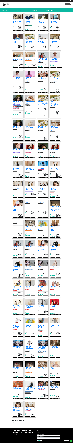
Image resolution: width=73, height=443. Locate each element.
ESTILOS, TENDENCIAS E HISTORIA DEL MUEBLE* (55, 103)
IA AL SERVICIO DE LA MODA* (17, 347)
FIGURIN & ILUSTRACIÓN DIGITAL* (41, 188)
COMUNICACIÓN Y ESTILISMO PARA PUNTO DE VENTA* (55, 208)
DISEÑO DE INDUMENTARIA (55, 267)
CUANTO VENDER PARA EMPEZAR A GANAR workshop (42, 326)
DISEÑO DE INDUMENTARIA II (55, 307)
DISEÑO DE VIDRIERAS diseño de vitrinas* (16, 369)
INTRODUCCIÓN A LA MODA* (17, 127)
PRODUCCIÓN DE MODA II (41, 167)
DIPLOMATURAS (27, 4)
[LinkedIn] (71, 0)
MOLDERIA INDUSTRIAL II (41, 306)
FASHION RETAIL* (15, 221)
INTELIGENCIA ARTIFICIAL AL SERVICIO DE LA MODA (42, 348)
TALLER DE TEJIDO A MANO (41, 288)
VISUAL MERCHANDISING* (18, 58)
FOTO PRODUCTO (29, 408)
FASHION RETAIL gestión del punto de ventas (54, 128)
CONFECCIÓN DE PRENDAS (29, 287)
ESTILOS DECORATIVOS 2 (17, 21)
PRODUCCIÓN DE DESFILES (41, 387)
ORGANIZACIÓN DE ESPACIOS (42, 368)
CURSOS (32, 4)
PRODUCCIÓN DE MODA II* (16, 187)
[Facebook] (67, 0)
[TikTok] (70, 0)
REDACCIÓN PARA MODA (16, 247)
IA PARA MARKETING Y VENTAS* (42, 228)
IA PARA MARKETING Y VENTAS (29, 325)
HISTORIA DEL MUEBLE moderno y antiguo (29, 21)
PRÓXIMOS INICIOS (38, 4)
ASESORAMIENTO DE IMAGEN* (17, 78)
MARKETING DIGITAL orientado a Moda (41, 248)
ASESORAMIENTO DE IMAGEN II (17, 150)
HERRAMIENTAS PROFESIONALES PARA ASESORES (30, 188)
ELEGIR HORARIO (20, 30)
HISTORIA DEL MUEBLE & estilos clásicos (54, 21)
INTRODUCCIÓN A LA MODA (17, 102)
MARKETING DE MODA (30, 102)
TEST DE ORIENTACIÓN (55, 4)
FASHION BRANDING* (41, 201)
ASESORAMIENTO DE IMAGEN (55, 59)
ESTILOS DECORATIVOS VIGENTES (54, 41)
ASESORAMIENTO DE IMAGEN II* (42, 150)
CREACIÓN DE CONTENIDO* (41, 267)
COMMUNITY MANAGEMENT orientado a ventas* (17, 268)
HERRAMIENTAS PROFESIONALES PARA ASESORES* (55, 168)
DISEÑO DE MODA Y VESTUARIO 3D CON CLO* (29, 348)
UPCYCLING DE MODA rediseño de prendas (17, 288)
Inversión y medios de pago (41, 422)
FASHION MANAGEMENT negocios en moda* (17, 208)
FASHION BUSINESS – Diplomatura (41, 41)
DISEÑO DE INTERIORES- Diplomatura (29, 41)
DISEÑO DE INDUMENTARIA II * (17, 168)
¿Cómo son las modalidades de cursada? (18, 422)
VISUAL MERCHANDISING (30, 58)
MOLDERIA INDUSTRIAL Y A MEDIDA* (29, 128)
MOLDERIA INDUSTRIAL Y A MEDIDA (29, 307)
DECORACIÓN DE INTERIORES (55, 347)
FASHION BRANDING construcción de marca (30, 169)
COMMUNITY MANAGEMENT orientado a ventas (54, 248)
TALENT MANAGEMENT (17, 388)
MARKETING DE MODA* (30, 201)
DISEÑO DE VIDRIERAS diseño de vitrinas (28, 369)
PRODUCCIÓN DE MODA (29, 150)
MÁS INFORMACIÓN (15, 30)
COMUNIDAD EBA (48, 4)
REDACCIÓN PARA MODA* (29, 247)
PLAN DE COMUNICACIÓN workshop (55, 325)
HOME (24, 4)
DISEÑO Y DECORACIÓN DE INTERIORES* (54, 79)
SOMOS (43, 4)
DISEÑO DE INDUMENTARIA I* (42, 78)
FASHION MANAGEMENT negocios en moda (54, 228)
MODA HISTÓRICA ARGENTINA (41, 21)
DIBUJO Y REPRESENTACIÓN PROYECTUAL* (43, 103)
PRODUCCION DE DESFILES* (54, 387)
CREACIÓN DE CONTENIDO (29, 267)
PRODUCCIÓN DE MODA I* (54, 150)
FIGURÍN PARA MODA (54, 287)
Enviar (39, 440)
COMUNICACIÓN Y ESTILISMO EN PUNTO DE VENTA (30, 228)
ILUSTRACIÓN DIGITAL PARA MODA (16, 307)
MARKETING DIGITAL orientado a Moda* (29, 79)
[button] (34, 19)
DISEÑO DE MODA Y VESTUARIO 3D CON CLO (17, 326)
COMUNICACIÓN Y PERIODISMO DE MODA (30, 388)
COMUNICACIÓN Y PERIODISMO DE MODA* (43, 60)
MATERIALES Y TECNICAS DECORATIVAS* (42, 128)
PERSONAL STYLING (53, 368)
